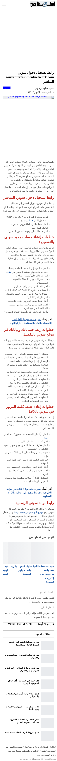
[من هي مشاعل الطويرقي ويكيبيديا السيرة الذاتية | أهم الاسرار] (47, 645)
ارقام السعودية (48, 755)
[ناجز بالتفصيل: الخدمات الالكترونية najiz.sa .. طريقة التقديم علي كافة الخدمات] (47, 723)
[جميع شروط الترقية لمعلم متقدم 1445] (47, 736)
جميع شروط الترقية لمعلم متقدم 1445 (22, 732)
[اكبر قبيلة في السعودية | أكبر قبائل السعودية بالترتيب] (47, 684)
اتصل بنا (10, 746)
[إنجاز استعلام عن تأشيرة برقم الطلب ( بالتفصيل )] (47, 697)
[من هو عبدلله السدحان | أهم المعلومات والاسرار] (47, 658)
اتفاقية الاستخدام (48, 746)
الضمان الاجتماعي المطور (34, 751)
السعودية (7, 88)
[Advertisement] (28, 39)
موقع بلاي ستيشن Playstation (28, 512)
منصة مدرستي (14, 751)
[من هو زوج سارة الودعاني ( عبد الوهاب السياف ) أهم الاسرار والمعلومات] (47, 671)
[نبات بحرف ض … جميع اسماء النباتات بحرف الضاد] (47, 710)
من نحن (36, 746)
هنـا (46, 438)
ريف (39, 755)
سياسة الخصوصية (23, 746)
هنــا (31, 220)
